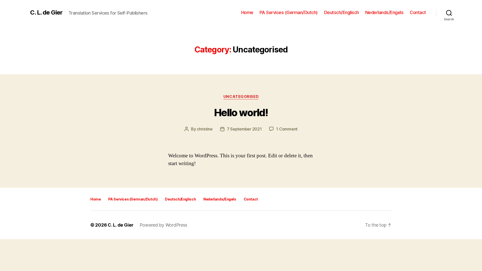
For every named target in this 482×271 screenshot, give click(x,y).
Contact (418, 12)
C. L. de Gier (46, 13)
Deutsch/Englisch (341, 12)
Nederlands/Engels (384, 12)
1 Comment (286, 128)
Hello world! (241, 112)
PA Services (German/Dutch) (289, 12)
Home (247, 12)
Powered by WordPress (164, 225)
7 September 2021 (244, 128)
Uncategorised (241, 96)
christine (205, 128)
